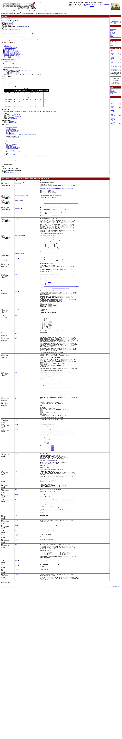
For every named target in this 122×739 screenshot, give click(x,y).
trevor (16, 540)
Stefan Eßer (17, 208)
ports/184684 (51, 392)
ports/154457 (51, 450)
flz (15, 471)
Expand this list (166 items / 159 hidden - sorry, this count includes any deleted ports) (22, 134)
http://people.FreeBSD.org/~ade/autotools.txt (55, 507)
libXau (17, 26)
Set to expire (113, 115)
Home (111, 89)
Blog (111, 35)
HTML (114, 586)
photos (92, 6)
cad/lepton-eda (9, 128)
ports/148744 (51, 447)
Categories (112, 90)
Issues (111, 30)
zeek (111, 59)
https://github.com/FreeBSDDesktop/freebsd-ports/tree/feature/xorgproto (61, 286)
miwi (16, 419)
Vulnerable (112, 112)
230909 (49, 282)
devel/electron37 (10, 133)
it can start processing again (53, 13)
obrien (16, 520)
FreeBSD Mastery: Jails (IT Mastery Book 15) (95, 4)
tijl (15, 338)
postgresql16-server (114, 67)
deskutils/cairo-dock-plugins (13, 130)
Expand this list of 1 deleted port (13, 141)
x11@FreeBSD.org (9, 22)
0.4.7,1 (2, 20)
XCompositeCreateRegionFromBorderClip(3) (14, 54)
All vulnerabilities (116, 80)
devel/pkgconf (17, 114)
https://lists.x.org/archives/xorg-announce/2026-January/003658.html (56, 188)
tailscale (112, 50)
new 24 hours (113, 118)
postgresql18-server (114, 70)
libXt (19, 26)
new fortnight (113, 122)
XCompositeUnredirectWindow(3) (11, 52)
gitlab (111, 60)
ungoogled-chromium (112, 58)
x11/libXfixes (13, 118)
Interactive (112, 116)
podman (112, 62)
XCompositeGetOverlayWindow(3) (11, 56)
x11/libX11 (11, 117)
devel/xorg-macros (17, 116)
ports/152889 (51, 449)
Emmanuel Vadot (18, 200)
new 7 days (112, 120)
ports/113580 (51, 480)
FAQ (111, 31)
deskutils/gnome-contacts (12, 131)
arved (16, 535)
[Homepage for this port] (2, 42)
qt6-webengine (113, 55)
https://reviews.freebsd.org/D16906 (60, 288)
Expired (112, 114)
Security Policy (113, 33)
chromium (112, 53)
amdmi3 (16, 309)
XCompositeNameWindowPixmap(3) (11, 55)
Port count (112, 103)
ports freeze (6, 13)
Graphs (111, 98)
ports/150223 (51, 448)
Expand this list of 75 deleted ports (13, 137)
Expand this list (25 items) (7, 61)
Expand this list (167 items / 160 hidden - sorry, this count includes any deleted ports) (22, 151)
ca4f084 (9, 25)
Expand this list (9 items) (9, 172)
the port (6, 69)
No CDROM (113, 111)
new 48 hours (113, 119)
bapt (15, 333)
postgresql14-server (114, 65)
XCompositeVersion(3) (9, 49)
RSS (118, 586)
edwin (16, 494)
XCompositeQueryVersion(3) (10, 48)
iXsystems (117, 22)
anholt (16, 570)
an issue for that (64, 13)
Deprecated (112, 106)
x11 (4, 20)
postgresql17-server (114, 69)
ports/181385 (60, 392)
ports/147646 (51, 445)
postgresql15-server (114, 66)
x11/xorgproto (15, 115)
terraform (112, 51)
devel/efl (8, 132)
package (7, 71)
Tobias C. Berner (17, 235)
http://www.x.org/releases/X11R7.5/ (48, 460)
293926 (49, 190)
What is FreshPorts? (113, 28)
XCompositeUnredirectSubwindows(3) (12, 53)
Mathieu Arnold (17, 253)
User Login (112, 17)
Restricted (112, 110)
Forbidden (112, 108)
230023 (49, 303)
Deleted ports (112, 91)
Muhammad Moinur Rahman (20, 195)
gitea (111, 63)
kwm (16, 315)
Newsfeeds (112, 93)
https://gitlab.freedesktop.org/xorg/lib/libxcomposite (11, 29)
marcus (16, 560)
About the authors (113, 29)
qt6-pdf (112, 54)
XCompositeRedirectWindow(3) (11, 50)
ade (15, 489)
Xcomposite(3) (7, 46)
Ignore (112, 107)
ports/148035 (51, 446)
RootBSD (115, 23)
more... (111, 45)
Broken (112, 104)
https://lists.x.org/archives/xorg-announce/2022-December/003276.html (61, 203)
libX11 (21, 26)
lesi (15, 479)
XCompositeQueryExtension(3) (11, 47)
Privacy (111, 34)
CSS (115, 586)
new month (112, 123)
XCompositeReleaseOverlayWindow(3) (12, 57)
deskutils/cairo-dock (11, 129)
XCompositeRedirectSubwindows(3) (12, 51)
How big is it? (112, 32)
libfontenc (28, 26)
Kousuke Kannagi (18, 183)
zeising (16, 258)
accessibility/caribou (11, 127)
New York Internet (113, 22)
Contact (111, 36)
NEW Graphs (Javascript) (114, 99)
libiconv (24, 26)
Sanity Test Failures (113, 92)
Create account (112, 18)
